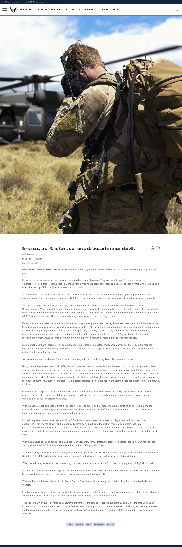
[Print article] (152, 248)
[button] (54, 2)
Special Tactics (99, 524)
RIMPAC (70, 524)
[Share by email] (158, 248)
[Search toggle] (177, 9)
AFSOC (88, 524)
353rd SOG (110, 524)
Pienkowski (79, 524)
